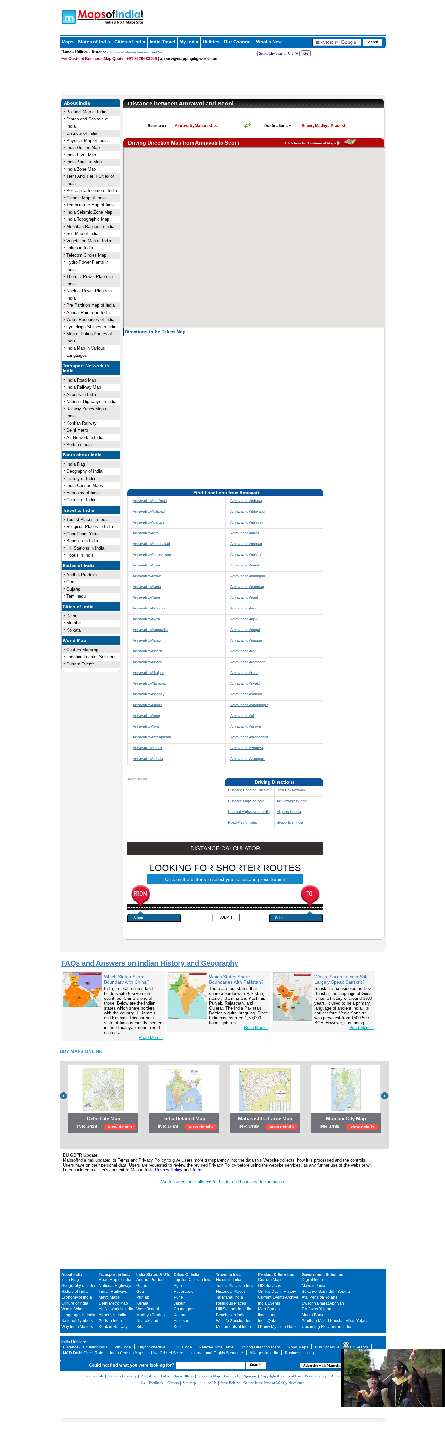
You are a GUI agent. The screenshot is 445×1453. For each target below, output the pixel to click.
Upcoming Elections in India (326, 1326)
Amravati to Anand (244, 565)
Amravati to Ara (242, 651)
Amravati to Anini (243, 608)
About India (77, 102)
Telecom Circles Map (86, 255)
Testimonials (94, 1376)
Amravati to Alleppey (149, 694)
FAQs (165, 1376)
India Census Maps (84, 485)
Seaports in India (290, 822)
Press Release (230, 1383)
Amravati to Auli (242, 716)
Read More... (151, 1037)
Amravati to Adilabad (149, 511)
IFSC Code (182, 1347)
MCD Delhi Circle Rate (83, 1353)
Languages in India (78, 1315)
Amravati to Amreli (244, 533)
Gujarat (73, 589)
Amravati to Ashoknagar (249, 705)
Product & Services (276, 1274)
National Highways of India (249, 812)
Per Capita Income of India (91, 190)
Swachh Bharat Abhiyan (323, 1303)
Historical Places (231, 1291)
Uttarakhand (147, 1321)
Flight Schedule (151, 1347)
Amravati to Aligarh (147, 651)
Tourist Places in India (87, 519)
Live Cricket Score (167, 1353)
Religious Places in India (89, 526)
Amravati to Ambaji (147, 748)
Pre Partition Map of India (90, 305)
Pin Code (122, 1347)
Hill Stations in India (85, 548)
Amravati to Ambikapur (248, 511)
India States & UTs (153, 1274)
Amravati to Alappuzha (150, 630)
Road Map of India (242, 822)
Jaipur (179, 1303)
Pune (178, 1297)
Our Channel (238, 41)
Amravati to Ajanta (147, 587)
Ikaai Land (267, 1315)
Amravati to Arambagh (247, 662)
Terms (198, 1169)
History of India (80, 478)
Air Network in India (84, 437)
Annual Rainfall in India (88, 312)
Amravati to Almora (147, 705)
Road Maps (298, 1347)
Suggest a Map (209, 1376)
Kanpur (180, 1315)
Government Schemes (322, 1274)
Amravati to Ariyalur (245, 683)
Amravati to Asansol (246, 694)
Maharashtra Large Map (265, 1118)
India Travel (162, 41)
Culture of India (80, 499)
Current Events (80, 664)
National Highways (115, 1285)
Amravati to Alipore (147, 662)
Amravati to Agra (146, 533)
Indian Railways (113, 1291)
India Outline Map (83, 147)
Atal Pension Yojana (319, 1297)
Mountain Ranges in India (90, 226)
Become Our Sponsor (240, 1376)
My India (188, 41)
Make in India (313, 1285)
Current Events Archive (278, 1297)
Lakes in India (79, 247)
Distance (99, 52)
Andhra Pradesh (81, 574)
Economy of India (83, 492)
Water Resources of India (90, 319)
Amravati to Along (146, 716)
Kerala (142, 1303)
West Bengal (147, 1309)
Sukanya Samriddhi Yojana (326, 1291)
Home (66, 52)
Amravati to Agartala (148, 522)
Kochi (179, 1326)
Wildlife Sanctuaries (233, 1321)
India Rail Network (291, 790)
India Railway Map (83, 387)
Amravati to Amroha (245, 554)
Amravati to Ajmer (146, 597)
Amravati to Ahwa (146, 565)
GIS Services (269, 1285)
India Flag (75, 464)
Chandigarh (184, 1309)
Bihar (141, 1326)
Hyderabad (184, 1291)
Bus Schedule (327, 1347)
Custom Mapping (82, 649)
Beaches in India (82, 540)
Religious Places (231, 1303)
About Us (338, 1376)
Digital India (312, 1280)
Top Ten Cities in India (193, 1280)
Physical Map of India (87, 140)
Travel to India (78, 510)
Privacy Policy (168, 1169)
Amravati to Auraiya (245, 726)
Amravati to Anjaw (244, 619)
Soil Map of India (82, 233)
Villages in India (264, 1353)
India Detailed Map (184, 1118)
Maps (68, 41)
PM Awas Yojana (316, 1309)
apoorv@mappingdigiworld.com (189, 58)
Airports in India (81, 394)
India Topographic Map (87, 219)
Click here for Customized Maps (310, 143)
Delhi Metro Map (113, 1303)
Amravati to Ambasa (246, 501)
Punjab (142, 1297)
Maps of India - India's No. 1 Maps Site (68, 16)
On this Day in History (277, 1291)
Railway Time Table (216, 1347)
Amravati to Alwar (146, 726)
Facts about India (82, 454)
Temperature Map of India (90, 205)
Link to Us (208, 1383)
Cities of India (129, 41)
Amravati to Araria (244, 673)
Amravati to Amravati (246, 522)
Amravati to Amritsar (246, 544)
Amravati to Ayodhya (246, 748)
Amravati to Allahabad (149, 683)
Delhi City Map (103, 1118)
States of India (94, 41)
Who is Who (71, 1309)
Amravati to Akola (146, 619)
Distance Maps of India (246, 801)
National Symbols (77, 1321)
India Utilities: (73, 1342)
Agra (178, 1285)
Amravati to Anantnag (247, 587)
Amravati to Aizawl (147, 576)
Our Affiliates (183, 1376)
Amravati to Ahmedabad (151, 544)
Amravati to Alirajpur (148, 673)
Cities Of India (186, 1274)
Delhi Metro (77, 430)
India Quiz (267, 1321)
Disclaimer (149, 1376)
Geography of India (84, 471)
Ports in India (79, 444)
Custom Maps (270, 1280)
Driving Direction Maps (260, 1347)
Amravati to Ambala (148, 759)
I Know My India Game (278, 1326)
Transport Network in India (86, 368)
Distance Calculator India (85, 1347)
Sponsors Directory (122, 1376)
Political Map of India (86, 111)
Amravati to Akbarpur (149, 608)
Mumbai (73, 623)
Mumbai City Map (346, 1118)
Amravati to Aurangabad (249, 737)
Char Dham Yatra (82, 533)
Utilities (211, 41)
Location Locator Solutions (91, 656)
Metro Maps (109, 1297)
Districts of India (81, 133)
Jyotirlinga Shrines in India (91, 326)
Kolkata (73, 630)
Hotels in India (79, 555)
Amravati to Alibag (147, 640)
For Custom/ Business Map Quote (92, 58)
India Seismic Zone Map (89, 212)
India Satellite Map (84, 162)
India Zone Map (81, 169)
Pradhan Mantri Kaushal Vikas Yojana (335, 1321)
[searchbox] (336, 42)
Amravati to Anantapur (247, 576)
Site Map (189, 1383)
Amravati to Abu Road (150, 501)
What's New (269, 41)
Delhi (71, 615)
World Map (74, 640)
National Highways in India (91, 401)
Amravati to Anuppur (246, 640)
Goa (70, 582)
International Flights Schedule (216, 1353)
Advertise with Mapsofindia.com (328, 1365)
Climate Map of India (86, 197)
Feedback (156, 1383)
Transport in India (115, 1274)
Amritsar (181, 1321)
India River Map (81, 154)
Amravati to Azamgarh (247, 759)
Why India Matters (77, 1326)
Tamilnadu (76, 596)
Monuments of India (233, 1326)
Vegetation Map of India (88, 240)
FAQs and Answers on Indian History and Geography (149, 963)
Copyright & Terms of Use (281, 1376)
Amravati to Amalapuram (152, 737)
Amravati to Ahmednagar (152, 554)
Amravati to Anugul (245, 630)
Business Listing (299, 1353)
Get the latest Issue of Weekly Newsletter (273, 1383)
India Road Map (81, 380)
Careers (173, 1383)
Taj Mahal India (229, 1297)
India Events (269, 1303)
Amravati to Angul (244, 597)
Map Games (269, 1309)
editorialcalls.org (196, 1182)
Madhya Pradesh (151, 1315)
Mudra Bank (312, 1315)
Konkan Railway (81, 423)
